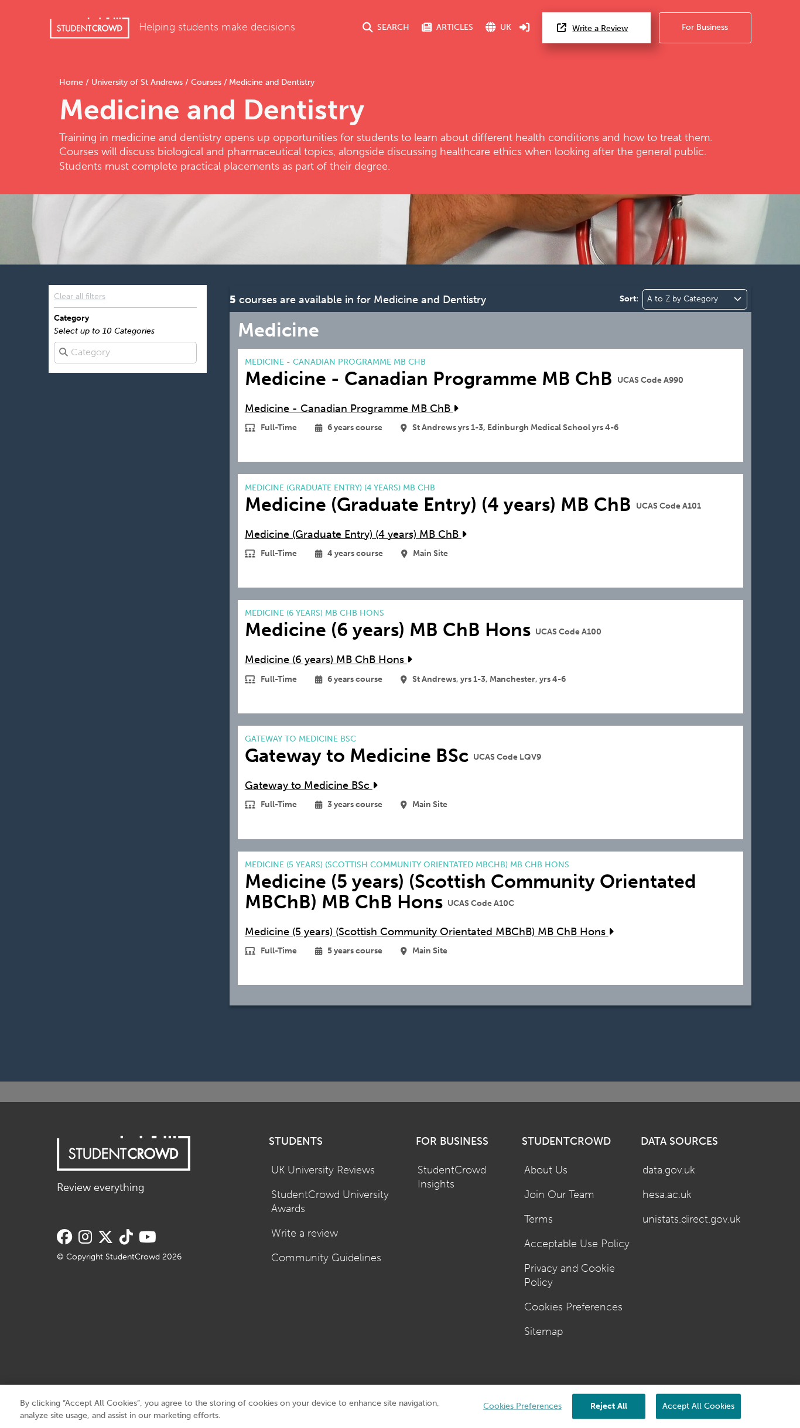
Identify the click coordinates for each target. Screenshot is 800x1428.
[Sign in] (524, 27)
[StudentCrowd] (90, 28)
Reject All (608, 1405)
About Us (545, 1170)
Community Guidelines (326, 1258)
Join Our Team (559, 1195)
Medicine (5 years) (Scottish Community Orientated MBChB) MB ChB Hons (426, 932)
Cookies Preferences (573, 1307)
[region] (400, 1406)
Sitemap (543, 1332)
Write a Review (600, 28)
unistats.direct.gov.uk (691, 1219)
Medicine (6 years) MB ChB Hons (326, 660)
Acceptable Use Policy (577, 1244)
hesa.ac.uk (667, 1195)
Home (72, 82)
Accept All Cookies (698, 1405)
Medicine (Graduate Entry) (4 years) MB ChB (353, 534)
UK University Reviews (323, 1170)
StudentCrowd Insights (452, 1177)
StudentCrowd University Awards (330, 1202)
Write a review (304, 1233)
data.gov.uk (668, 1170)
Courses (206, 82)
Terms (538, 1219)
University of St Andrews (137, 82)
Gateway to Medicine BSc (308, 786)
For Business (705, 27)
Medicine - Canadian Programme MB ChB (349, 409)
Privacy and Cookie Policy (569, 1275)
